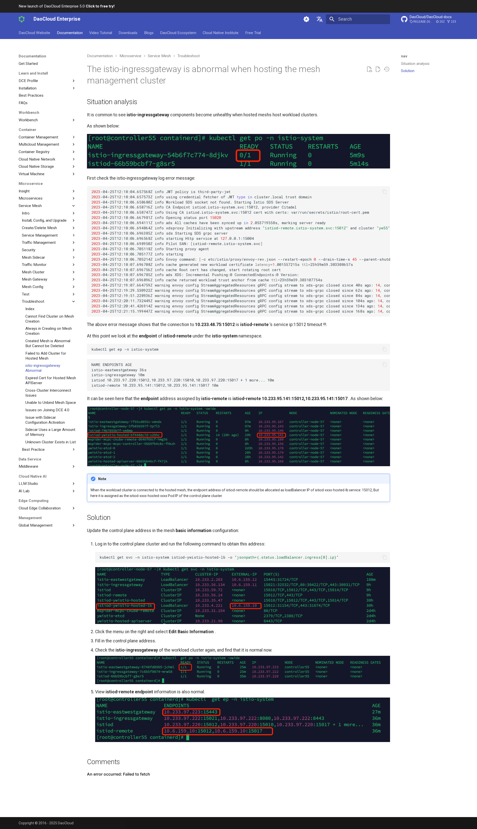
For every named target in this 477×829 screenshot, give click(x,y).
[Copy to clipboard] (384, 191)
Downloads (128, 32)
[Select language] (319, 19)
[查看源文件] (369, 69)
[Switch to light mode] (306, 19)
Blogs (149, 32)
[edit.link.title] (378, 69)
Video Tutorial (100, 32)
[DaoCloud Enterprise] (21, 19)
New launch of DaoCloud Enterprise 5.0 (67, 6)
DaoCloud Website (34, 32)
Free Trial (253, 32)
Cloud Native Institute (220, 32)
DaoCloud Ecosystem (178, 32)
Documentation (70, 32)
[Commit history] (386, 69)
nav (404, 56)
